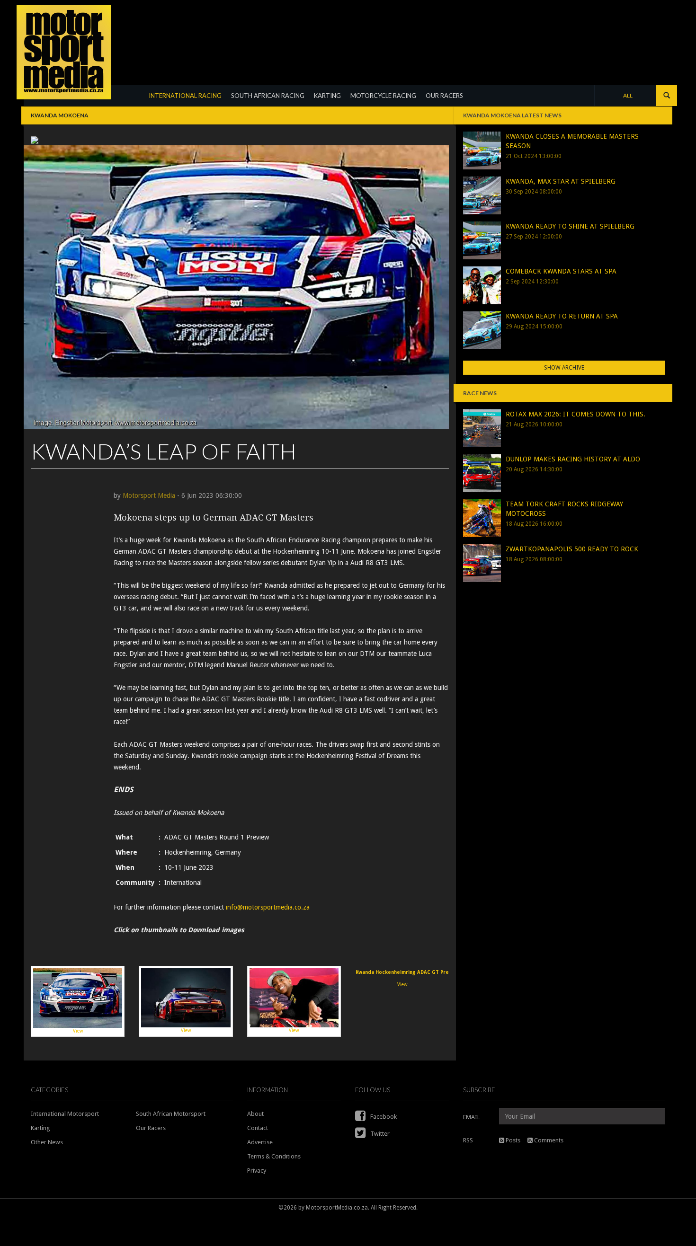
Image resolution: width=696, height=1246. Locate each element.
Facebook (383, 1116)
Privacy (256, 1170)
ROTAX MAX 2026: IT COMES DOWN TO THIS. (575, 414)
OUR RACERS (444, 95)
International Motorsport (65, 1113)
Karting (40, 1127)
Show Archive (564, 367)
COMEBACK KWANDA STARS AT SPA (561, 271)
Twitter (379, 1133)
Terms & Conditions (274, 1156)
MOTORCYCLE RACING (383, 95)
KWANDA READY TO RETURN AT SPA (562, 316)
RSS (468, 1140)
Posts (512, 1140)
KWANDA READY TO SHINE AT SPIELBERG (570, 226)
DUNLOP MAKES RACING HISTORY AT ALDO (573, 459)
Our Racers (151, 1127)
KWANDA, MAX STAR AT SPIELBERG (561, 181)
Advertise (260, 1142)
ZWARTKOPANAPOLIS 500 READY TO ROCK (572, 549)
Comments (548, 1140)
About (255, 1113)
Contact (257, 1127)
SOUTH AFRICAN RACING (267, 95)
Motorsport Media (149, 495)
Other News (47, 1142)
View (78, 1031)
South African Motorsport (170, 1113)
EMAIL (471, 1117)
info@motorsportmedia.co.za (268, 907)
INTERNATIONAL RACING (185, 95)
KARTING (327, 95)
